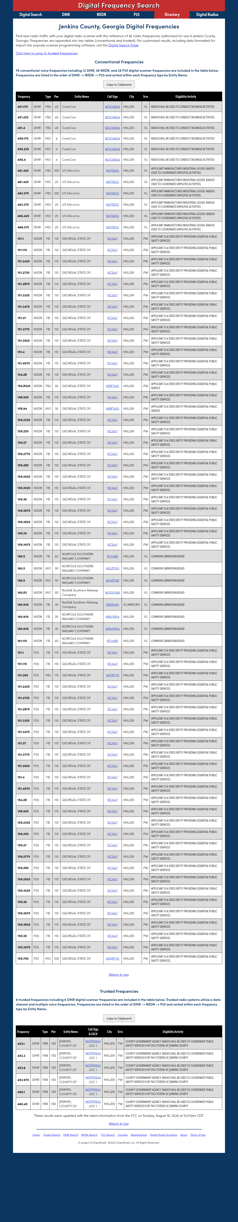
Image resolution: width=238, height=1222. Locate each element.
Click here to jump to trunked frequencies (47, 53)
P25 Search (108, 1135)
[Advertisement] (119, 1181)
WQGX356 (112, 592)
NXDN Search (89, 1135)
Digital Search (31, 14)
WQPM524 (93, 1041)
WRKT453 (112, 385)
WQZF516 (112, 580)
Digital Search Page (123, 45)
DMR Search (70, 1135)
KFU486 (112, 556)
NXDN (101, 14)
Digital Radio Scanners (163, 1135)
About (183, 1135)
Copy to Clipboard (119, 84)
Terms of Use (197, 1135)
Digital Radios (207, 14)
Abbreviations (139, 1135)
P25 (137, 14)
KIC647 (112, 238)
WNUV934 (112, 628)
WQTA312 (112, 170)
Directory (172, 14)
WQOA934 (112, 106)
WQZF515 (112, 568)
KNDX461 (112, 604)
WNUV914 (112, 616)
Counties (123, 1135)
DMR (66, 14)
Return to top (118, 974)
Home (36, 1135)
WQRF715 (112, 675)
